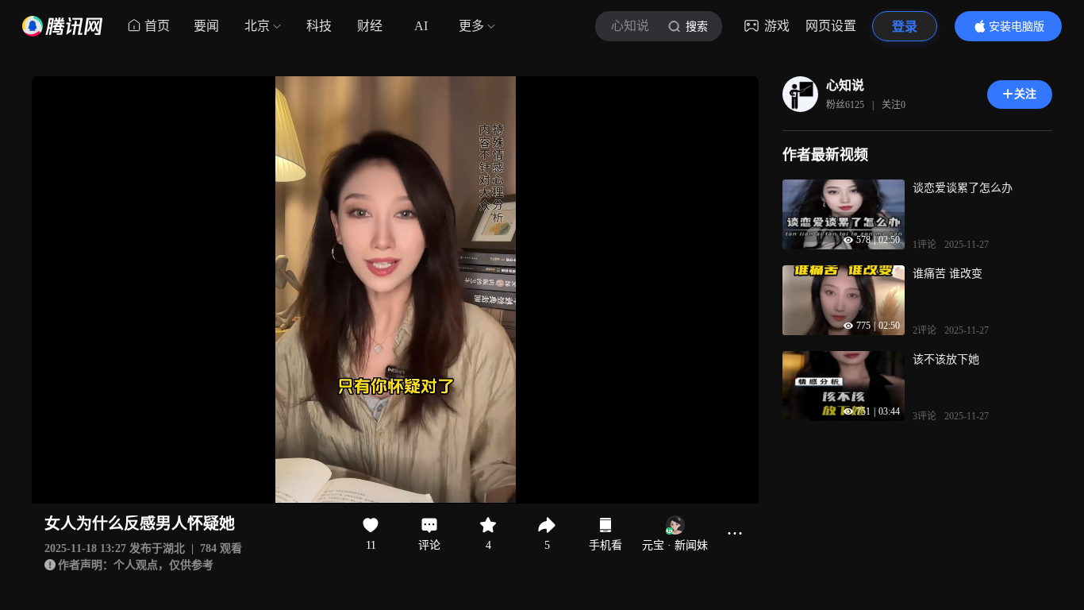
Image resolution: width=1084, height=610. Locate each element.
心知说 (845, 85)
